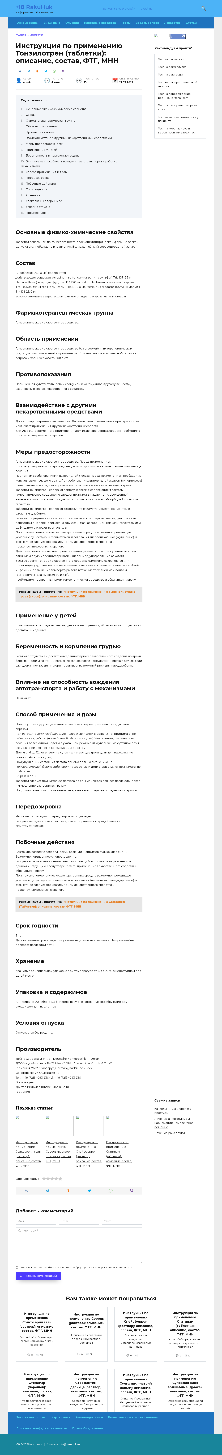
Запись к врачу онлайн (119, 8)
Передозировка (37, 177)
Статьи (191, 22)
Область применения (42, 126)
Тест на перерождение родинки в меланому (174, 95)
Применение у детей (41, 149)
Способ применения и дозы (46, 172)
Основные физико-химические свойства (56, 109)
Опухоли (72, 22)
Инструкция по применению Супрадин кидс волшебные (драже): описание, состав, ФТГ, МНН (185, 1384)
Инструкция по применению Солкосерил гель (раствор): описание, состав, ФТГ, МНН (36, 1322)
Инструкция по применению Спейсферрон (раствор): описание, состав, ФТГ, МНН (135, 1321)
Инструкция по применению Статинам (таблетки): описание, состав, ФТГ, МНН (185, 1323)
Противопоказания (40, 132)
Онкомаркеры (27, 22)
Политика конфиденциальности (41, 1428)
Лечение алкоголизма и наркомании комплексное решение (174, 1123)
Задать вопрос (147, 22)
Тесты (126, 22)
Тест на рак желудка (172, 67)
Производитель (37, 212)
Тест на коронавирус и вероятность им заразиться (177, 130)
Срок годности (37, 189)
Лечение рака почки (169, 1133)
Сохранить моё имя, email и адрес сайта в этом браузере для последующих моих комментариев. (77, 1267)
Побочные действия (41, 183)
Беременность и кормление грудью (52, 155)
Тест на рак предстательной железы (177, 84)
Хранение (33, 195)
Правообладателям (87, 1428)
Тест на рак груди (170, 74)
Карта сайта (61, 1417)
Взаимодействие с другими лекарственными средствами (69, 138)
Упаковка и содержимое (44, 201)
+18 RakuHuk (34, 7)
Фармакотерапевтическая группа (50, 120)
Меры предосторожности (44, 144)
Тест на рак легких (171, 59)
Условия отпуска (38, 207)
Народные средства (100, 22)
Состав (31, 114)
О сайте (146, 8)
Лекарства (172, 22)
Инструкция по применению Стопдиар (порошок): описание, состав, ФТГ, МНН (37, 1384)
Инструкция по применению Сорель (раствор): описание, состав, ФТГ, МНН (86, 1321)
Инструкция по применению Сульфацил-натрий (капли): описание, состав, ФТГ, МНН (136, 1383)
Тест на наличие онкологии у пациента (178, 119)
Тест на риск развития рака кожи (177, 107)
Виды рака (52, 22)
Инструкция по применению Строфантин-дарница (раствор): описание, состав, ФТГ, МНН (86, 1384)
